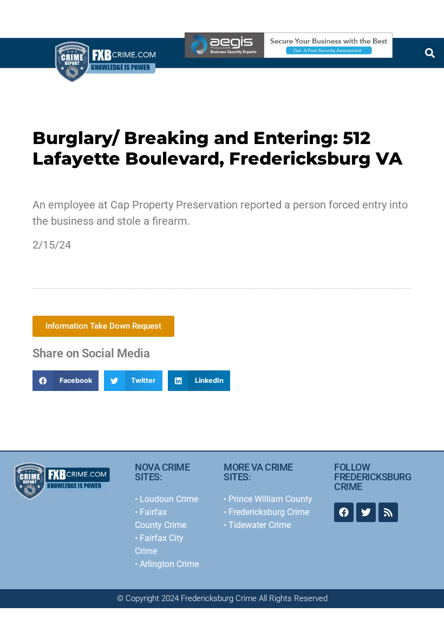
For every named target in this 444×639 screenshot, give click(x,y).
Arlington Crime (169, 564)
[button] (65, 380)
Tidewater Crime (259, 525)
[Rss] (388, 512)
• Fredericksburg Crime (266, 512)
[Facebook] (344, 512)
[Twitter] (366, 512)
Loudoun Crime (169, 499)
